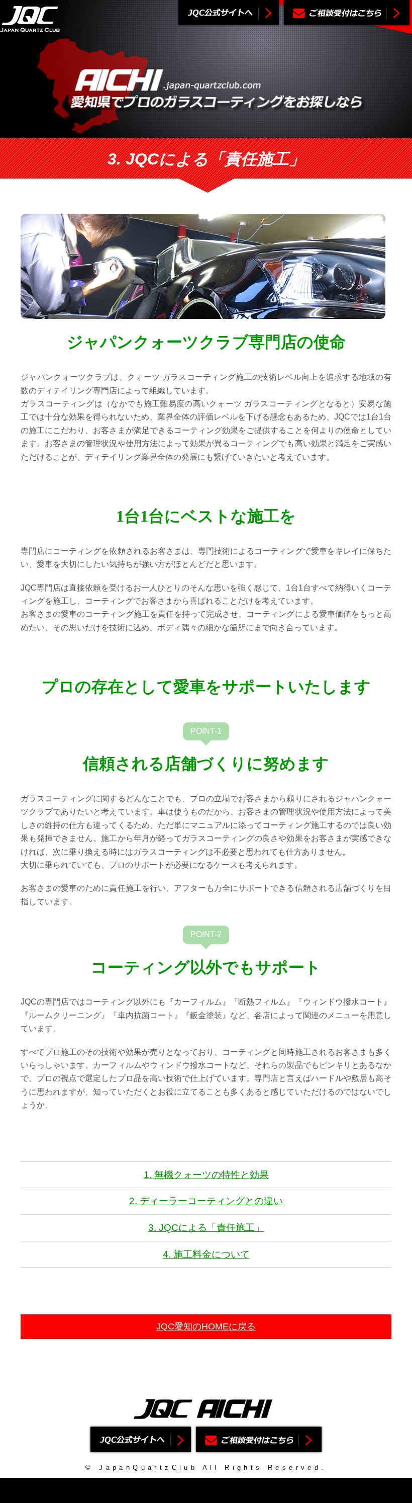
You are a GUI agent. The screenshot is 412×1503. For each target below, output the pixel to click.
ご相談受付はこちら (346, 13)
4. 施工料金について (206, 1254)
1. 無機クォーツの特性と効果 (206, 1175)
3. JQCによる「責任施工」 (206, 1227)
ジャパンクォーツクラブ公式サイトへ (228, 13)
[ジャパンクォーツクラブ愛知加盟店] (30, 26)
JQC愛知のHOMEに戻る (206, 1326)
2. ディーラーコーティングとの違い (206, 1201)
